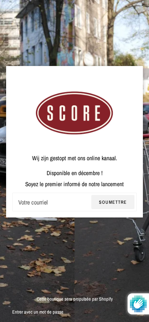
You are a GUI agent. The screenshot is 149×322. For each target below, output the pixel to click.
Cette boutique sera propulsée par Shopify (75, 299)
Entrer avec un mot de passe (37, 312)
